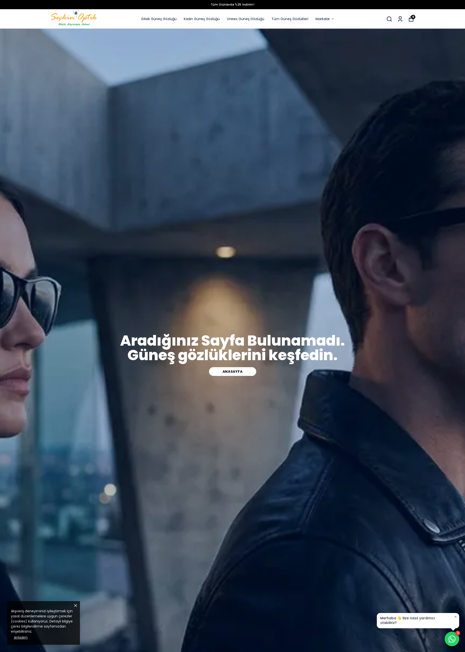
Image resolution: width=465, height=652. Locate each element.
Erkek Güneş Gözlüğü (159, 18)
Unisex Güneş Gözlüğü (245, 18)
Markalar (323, 18)
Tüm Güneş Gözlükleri (289, 18)
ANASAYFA (233, 371)
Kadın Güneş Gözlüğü (202, 18)
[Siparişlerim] (400, 19)
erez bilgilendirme (28, 626)
